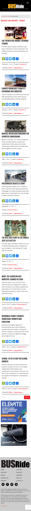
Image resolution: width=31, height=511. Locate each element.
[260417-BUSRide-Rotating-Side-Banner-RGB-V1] (14, 435)
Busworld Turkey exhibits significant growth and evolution (13, 319)
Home (2, 470)
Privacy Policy (3, 506)
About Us (19, 478)
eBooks (3, 475)
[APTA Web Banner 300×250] (14, 411)
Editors (10, 308)
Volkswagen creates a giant (13, 183)
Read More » (18, 68)
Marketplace (4, 478)
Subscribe (19, 475)
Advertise (19, 472)
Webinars (3, 481)
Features (23, 64)
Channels (19, 470)
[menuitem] (3, 484)
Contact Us (19, 481)
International (12, 210)
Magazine (4, 472)
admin (10, 68)
